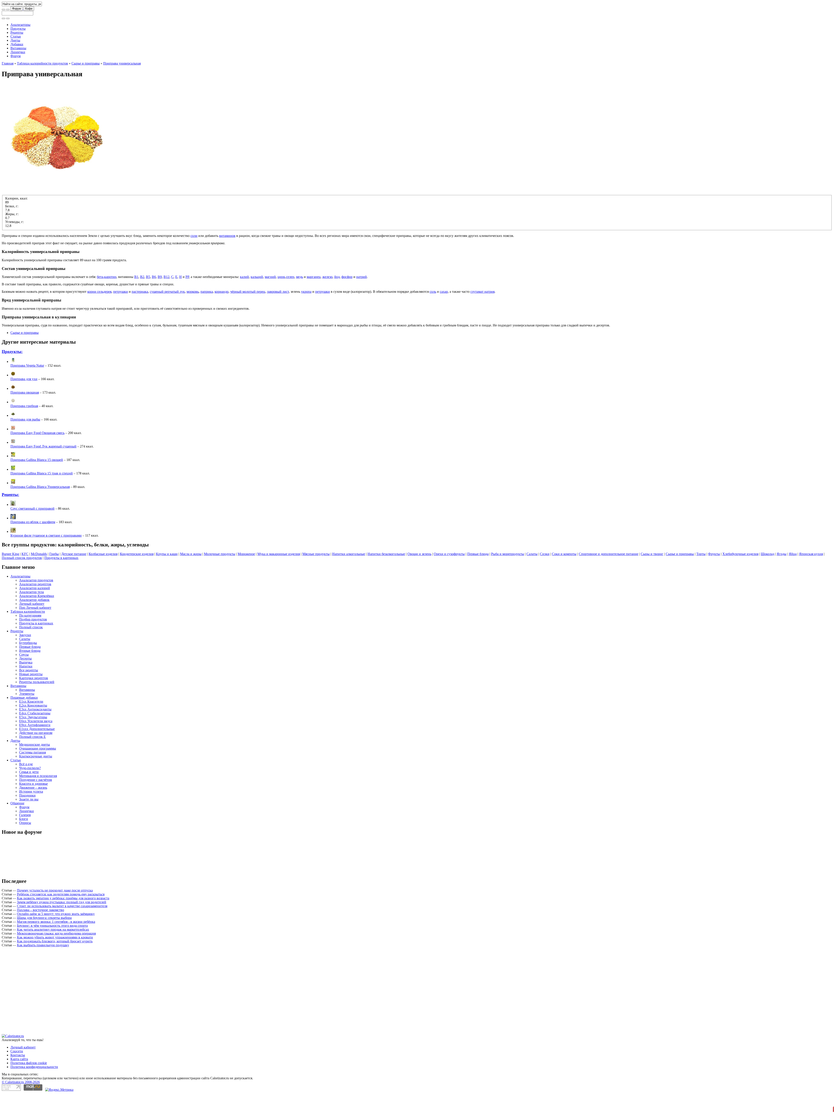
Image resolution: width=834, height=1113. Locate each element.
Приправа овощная (24, 412)
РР (187, 296)
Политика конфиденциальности (34, 999)
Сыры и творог (652, 573)
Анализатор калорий (34, 607)
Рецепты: (10, 514)
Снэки (544, 573)
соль (433, 311)
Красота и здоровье (33, 803)
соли (193, 255)
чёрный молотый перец (247, 311)
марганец (314, 296)
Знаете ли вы (28, 819)
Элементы (26, 713)
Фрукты (714, 573)
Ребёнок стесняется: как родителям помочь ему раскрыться (60, 914)
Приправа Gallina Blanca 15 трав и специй (41, 493)
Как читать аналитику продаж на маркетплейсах (53, 949)
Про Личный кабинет (35, 627)
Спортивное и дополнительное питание (608, 573)
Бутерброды (28, 662)
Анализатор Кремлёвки (36, 615)
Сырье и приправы (85, 83)
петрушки (120, 311)
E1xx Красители (31, 721)
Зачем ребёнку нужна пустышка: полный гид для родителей (61, 921)
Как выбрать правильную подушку (43, 965)
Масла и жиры (191, 573)
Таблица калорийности (27, 631)
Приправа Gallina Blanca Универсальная (40, 506)
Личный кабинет (31, 623)
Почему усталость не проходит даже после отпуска (55, 910)
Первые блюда (478, 573)
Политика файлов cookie (28, 995)
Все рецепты (28, 690)
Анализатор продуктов (36, 600)
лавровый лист (278, 311)
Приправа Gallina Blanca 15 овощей (36, 479)
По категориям (30, 635)
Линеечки (17, 52)
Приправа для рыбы (25, 439)
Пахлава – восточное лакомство (40, 929)
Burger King (10, 573)
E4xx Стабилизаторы (34, 733)
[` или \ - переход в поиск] (3, 9)
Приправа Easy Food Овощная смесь (37, 452)
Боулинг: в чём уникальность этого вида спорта (52, 945)
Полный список (31, 647)
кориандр (221, 311)
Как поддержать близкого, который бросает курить (55, 961)
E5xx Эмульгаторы (33, 737)
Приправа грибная (24, 425)
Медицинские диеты (34, 764)
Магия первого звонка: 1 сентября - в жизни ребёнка (56, 941)
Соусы (24, 674)
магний (270, 296)
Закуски (25, 654)
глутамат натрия (482, 311)
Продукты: (12, 371)
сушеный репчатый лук (167, 311)
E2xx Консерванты (33, 725)
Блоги (23, 838)
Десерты (25, 678)
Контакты (17, 988)
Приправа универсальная (122, 83)
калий (244, 296)
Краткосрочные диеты (35, 776)
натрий (361, 296)
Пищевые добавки (24, 717)
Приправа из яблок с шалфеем (32, 541)
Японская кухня (811, 573)
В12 (166, 296)
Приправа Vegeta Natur (27, 385)
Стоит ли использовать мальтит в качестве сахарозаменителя (62, 925)
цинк (281, 296)
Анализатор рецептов (35, 604)
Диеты (15, 40)
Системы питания (32, 772)
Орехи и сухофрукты (449, 573)
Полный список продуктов (22, 577)
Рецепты (16, 32)
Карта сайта (19, 991)
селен (290, 296)
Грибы (54, 573)
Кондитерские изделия (137, 573)
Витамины (18, 48)
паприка (206, 311)
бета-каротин (106, 296)
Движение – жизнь (33, 807)
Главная (7, 83)
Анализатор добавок (34, 619)
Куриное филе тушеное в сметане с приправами (46, 555)
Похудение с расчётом (35, 799)
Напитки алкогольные (348, 573)
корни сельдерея (99, 311)
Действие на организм (35, 752)
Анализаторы (20, 25)
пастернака (140, 311)
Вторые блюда (29, 670)
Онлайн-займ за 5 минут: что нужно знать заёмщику (56, 933)
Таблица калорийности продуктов (42, 83)
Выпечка (25, 682)
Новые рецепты (31, 693)
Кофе (28, 8)
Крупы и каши (167, 573)
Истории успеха (31, 811)
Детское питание (73, 573)
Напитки (25, 686)
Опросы (25, 842)
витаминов (227, 255)
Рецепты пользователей (36, 701)
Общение (17, 823)
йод (337, 296)
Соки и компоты (564, 573)
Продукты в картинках (61, 577)
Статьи (15, 36)
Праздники (27, 815)
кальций (257, 296)
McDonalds (39, 573)
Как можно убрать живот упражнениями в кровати (55, 957)
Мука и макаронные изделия (278, 573)
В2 (142, 296)
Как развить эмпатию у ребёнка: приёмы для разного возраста (63, 918)
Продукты (18, 28)
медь (299, 296)
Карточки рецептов (33, 697)
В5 (148, 296)
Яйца (793, 573)
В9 (160, 296)
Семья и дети (29, 791)
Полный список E (32, 756)
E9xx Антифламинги (34, 744)
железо (327, 296)
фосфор (346, 296)
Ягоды (781, 573)
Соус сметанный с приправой (32, 528)
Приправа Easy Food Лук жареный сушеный (43, 466)
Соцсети (16, 984)
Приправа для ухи (23, 398)
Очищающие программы (37, 768)
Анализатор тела (31, 611)
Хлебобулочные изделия (740, 573)
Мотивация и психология (38, 795)
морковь (193, 311)
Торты (701, 573)
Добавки (16, 44)
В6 (154, 296)
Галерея (25, 834)
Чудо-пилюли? (30, 787)
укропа (306, 311)
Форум (16, 8)
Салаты (532, 573)
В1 (136, 296)
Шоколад (767, 573)
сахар (444, 311)
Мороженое (246, 573)
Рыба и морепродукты (507, 573)
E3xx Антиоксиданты (35, 729)
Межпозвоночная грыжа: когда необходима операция (56, 953)
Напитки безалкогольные (386, 573)
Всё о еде (26, 783)
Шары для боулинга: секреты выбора (44, 937)
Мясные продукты (316, 573)
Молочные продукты (219, 573)
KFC (25, 573)
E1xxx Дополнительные (37, 748)
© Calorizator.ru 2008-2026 (21, 1015)
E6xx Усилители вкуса (35, 740)
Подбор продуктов (33, 639)
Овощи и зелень (419, 573)
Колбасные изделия (103, 573)
